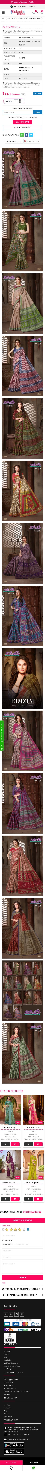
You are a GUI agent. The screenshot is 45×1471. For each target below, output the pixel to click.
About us (7, 1405)
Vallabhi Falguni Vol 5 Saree (15, 1127)
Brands (6, 1414)
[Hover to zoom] (22, 178)
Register (6, 1354)
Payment (7, 1394)
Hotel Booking (8, 1383)
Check (38, 112)
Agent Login (8, 1369)
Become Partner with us (12, 1366)
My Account (8, 1351)
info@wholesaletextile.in (21, 1439)
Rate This (6, 1226)
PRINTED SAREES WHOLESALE (17, 19)
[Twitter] (31, 135)
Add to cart (23, 122)
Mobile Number (7, 1240)
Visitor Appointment (11, 1380)
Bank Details (8, 1417)
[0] (38, 13)
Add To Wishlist (23, 128)
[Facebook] (26, 135)
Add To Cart (15, 1144)
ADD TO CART (11, 1462)
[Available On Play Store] (11, 6)
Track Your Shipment (11, 1363)
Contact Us (7, 1408)
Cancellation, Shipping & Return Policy (17, 1391)
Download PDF (33, 141)
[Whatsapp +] (22, 135)
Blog (5, 1411)
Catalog (5, 1144)
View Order (7, 1360)
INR (31, 7)
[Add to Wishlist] (1, 1096)
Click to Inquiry (14, 141)
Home (4, 19)
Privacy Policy (8, 1386)
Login (5, 1357)
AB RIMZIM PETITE (35, 19)
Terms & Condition (10, 1388)
